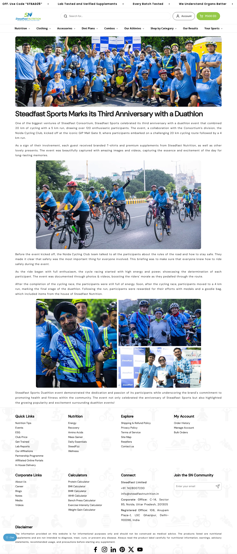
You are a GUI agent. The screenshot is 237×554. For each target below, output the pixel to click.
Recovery (73, 427)
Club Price (21, 437)
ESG (17, 432)
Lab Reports (22, 446)
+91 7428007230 (133, 488)
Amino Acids (75, 432)
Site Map (126, 437)
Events (19, 427)
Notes (18, 495)
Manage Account (184, 427)
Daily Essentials (77, 441)
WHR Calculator (77, 495)
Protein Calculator (78, 481)
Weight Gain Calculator (81, 509)
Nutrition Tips (23, 423)
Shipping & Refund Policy (136, 423)
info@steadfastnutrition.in (140, 493)
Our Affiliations (24, 451)
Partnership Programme (29, 455)
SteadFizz (73, 446)
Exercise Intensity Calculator (85, 505)
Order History (182, 423)
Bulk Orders (181, 432)
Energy (72, 423)
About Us (20, 481)
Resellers (126, 441)
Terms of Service (131, 432)
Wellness (73, 451)
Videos (19, 505)
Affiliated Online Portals (29, 460)
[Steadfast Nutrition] (28, 16)
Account (186, 16)
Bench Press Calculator (82, 500)
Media (19, 500)
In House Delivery (25, 465)
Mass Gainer (75, 437)
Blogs (18, 491)
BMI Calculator (76, 486)
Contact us (127, 446)
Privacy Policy (129, 427)
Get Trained (22, 441)
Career (19, 486)
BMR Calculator (77, 491)
